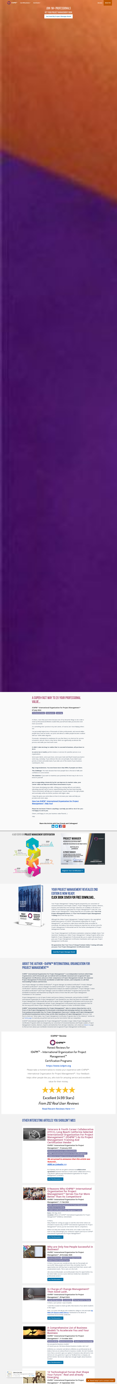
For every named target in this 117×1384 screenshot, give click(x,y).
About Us (87, 1025)
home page (28, 1018)
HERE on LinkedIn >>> (57, 1164)
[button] (58, 16)
